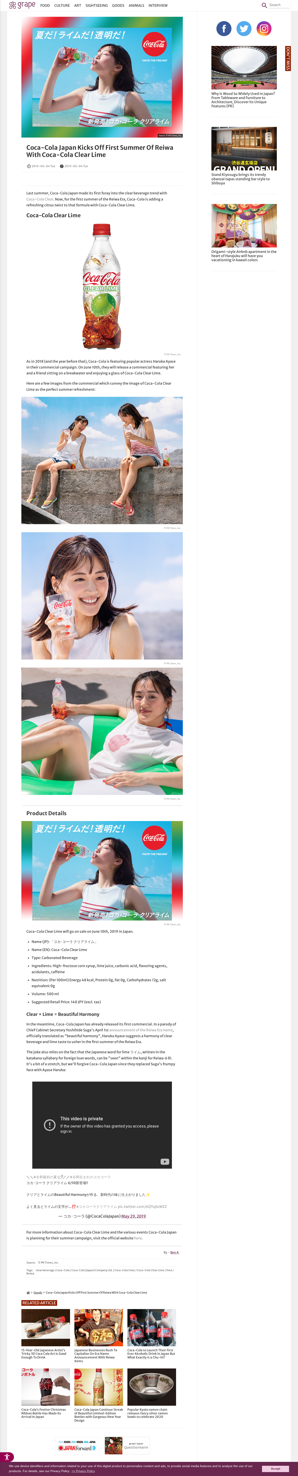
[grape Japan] (28, 1292)
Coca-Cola (63, 1270)
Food (45, 5)
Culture (62, 5)
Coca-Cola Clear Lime (150, 1270)
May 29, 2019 (133, 1216)
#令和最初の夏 (45, 1177)
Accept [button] (275, 1468)
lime (169, 1270)
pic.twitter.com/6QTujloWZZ (142, 1206)
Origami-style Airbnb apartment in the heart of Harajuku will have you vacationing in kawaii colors (244, 255)
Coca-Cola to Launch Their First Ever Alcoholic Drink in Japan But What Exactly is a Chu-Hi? (151, 1353)
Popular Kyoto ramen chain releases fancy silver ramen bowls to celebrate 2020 (147, 1413)
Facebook (223, 28)
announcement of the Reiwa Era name (141, 1030)
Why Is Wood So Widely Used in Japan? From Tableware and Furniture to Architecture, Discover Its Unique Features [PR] (243, 99)
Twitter (244, 28)
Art (77, 5)
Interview (158, 5)
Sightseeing (97, 5)
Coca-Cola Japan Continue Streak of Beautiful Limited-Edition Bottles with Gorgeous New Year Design (98, 1415)
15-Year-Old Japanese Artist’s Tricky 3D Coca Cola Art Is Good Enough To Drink (43, 1353)
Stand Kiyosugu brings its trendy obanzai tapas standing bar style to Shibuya (240, 178)
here (138, 1238)
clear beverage (45, 1270)
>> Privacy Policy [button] (83, 1471)
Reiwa (30, 1273)
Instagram (264, 28)
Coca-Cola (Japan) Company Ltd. (92, 1270)
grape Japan (22, 6)
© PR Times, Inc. (174, 135)
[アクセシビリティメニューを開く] (7, 1457)
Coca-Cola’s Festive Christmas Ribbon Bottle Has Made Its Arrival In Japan (43, 1413)
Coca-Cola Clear (39, 199)
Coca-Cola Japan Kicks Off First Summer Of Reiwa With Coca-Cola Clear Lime (99, 151)
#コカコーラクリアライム (96, 1206)
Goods (118, 5)
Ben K (174, 1252)
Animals (136, 5)
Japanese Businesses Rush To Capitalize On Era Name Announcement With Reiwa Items (95, 1355)
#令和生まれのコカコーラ (90, 1177)
